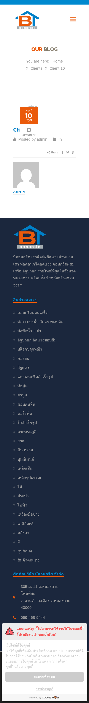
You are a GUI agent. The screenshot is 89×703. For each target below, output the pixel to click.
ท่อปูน (22, 386)
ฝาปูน (22, 395)
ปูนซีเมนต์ (25, 459)
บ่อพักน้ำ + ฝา (29, 331)
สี (18, 542)
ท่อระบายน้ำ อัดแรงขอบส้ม (40, 322)
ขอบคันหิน (26, 404)
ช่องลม (23, 358)
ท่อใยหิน (24, 413)
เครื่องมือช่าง (28, 514)
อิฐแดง (23, 367)
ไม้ (19, 487)
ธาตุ (21, 441)
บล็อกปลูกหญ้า (29, 349)
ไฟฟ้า (22, 505)
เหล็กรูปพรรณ (29, 478)
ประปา (23, 496)
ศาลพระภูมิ (27, 432)
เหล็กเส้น (24, 468)
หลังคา (23, 533)
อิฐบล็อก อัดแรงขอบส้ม (37, 340)
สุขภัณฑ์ (24, 551)
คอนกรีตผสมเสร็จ (32, 312)
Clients (36, 68)
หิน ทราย (25, 450)
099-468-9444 (33, 617)
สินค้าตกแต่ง (28, 560)
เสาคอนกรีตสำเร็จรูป (35, 377)
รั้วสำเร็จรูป (27, 422)
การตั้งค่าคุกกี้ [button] (44, 689)
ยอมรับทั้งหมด (44, 677)
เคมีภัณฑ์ (25, 523)
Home (57, 61)
